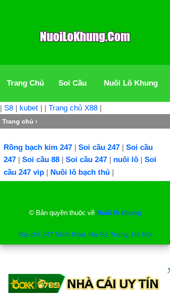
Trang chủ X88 (73, 108)
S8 (8, 108)
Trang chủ (18, 121)
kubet (28, 108)
